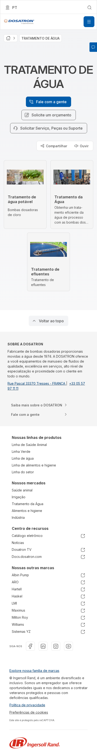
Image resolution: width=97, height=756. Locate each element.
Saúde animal (22, 490)
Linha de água (23, 458)
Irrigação (18, 497)
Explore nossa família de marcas (34, 671)
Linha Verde (21, 452)
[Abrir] (89, 21)
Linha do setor (23, 472)
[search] (89, 7)
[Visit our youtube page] (68, 646)
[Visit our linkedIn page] (43, 646)
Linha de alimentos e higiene (34, 465)
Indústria (18, 517)
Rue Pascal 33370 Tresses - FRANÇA (37, 383)
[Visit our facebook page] (30, 646)
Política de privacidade (27, 705)
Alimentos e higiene (27, 511)
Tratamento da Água (27, 504)
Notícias (18, 543)
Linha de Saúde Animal (29, 445)
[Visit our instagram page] (55, 646)
